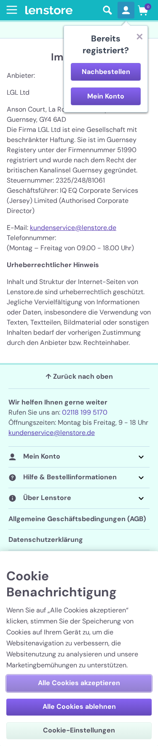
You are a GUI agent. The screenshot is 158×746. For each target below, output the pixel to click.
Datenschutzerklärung (45, 539)
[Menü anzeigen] (10, 9)
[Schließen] (139, 36)
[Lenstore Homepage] (61, 10)
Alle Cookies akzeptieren (79, 682)
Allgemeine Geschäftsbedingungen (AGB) (77, 518)
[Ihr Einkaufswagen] (142, 10)
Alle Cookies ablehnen (79, 706)
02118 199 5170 (84, 412)
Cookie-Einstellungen (79, 730)
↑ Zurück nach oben (79, 376)
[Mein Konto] (126, 10)
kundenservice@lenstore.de (73, 227)
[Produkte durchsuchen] (107, 10)
